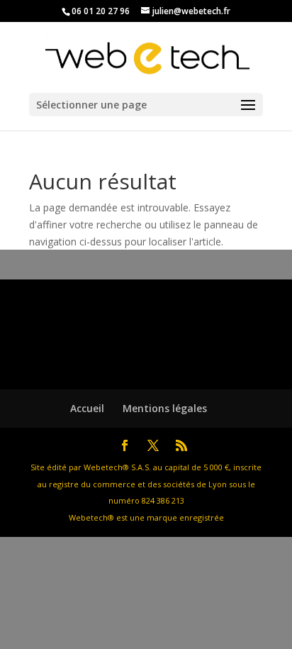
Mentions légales (165, 408)
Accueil (87, 408)
